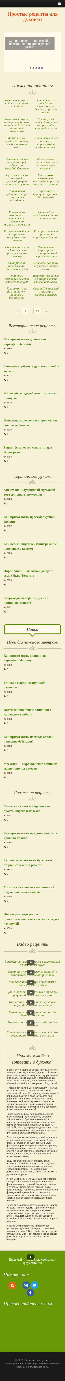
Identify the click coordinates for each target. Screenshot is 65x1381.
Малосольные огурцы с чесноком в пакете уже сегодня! (46, 163)
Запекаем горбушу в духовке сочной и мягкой (46, 266)
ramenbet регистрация (18, 1122)
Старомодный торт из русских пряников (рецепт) (26, 600)
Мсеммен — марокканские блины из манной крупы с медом (30, 766)
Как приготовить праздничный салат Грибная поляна (31, 835)
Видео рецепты (32, 944)
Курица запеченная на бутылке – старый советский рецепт (28, 862)
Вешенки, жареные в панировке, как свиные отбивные (46, 278)
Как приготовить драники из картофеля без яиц (45, 234)
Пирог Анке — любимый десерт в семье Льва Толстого (28, 573)
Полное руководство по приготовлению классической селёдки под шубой (32, 919)
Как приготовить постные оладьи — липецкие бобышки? (31, 739)
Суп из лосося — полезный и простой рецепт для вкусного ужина (17, 179)
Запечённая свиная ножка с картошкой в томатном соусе (46, 142)
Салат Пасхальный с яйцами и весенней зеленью (46, 291)
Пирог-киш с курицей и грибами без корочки (45, 194)
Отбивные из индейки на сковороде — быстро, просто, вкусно (45, 106)
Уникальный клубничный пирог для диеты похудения (17, 195)
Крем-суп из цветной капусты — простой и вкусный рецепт (46, 123)
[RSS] (12, 1285)
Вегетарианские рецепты (32, 325)
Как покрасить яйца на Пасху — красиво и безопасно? (17, 293)
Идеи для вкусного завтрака (32, 642)
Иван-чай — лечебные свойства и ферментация (46, 215)
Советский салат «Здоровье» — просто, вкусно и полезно (17, 251)
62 (37, 311)
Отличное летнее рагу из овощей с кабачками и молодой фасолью (17, 163)
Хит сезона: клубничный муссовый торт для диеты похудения (46, 179)
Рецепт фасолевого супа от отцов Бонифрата (28, 449)
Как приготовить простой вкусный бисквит (29, 519)
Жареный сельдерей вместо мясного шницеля (17, 278)
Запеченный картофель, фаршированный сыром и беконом (46, 251)
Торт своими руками (32, 476)
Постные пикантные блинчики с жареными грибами (27, 712)
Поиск (32, 629)
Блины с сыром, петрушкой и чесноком (25, 685)
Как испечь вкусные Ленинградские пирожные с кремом (30, 546)
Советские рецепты (32, 792)
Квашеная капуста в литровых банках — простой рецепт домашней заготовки (17, 125)
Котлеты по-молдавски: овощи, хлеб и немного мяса (17, 142)
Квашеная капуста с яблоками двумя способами (17, 103)
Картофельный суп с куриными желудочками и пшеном (17, 235)
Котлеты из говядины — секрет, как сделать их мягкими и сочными (17, 218)
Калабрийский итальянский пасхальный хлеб (17, 266)
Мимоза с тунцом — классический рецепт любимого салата (29, 889)
